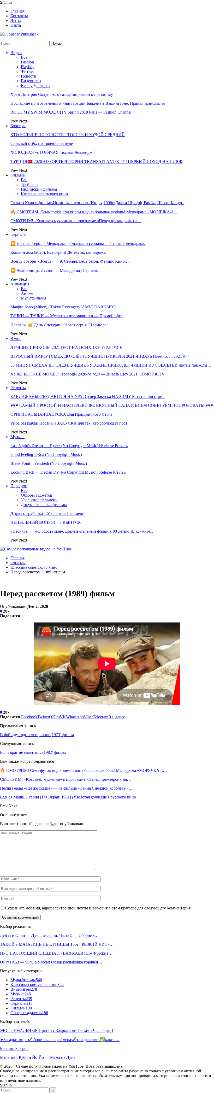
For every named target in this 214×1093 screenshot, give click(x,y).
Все (24, 57)
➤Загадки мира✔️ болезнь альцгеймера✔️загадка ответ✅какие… (60, 1039)
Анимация (19, 284)
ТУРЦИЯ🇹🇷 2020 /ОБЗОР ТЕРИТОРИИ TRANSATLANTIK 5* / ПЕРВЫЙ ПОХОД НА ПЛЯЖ (96, 161)
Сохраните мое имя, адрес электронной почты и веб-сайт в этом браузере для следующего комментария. (98, 908)
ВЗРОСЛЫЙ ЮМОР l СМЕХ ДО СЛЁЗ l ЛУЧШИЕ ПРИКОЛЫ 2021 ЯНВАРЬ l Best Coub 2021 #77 (99, 356)
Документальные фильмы (44, 504)
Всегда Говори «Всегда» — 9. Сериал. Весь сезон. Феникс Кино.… (70, 261)
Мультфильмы (33, 298)
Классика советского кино (44, 194)
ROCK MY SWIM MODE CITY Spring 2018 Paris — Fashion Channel (70, 112)
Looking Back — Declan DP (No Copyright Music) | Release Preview (68, 472)
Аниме (27, 293)
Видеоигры (31, 81)
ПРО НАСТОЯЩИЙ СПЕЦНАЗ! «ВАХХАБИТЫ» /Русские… (56, 953)
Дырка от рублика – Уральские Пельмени (47, 513)
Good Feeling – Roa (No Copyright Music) (46, 454)
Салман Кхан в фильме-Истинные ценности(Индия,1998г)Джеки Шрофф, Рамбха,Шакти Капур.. (97, 203)
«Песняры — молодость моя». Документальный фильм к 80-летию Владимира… (82, 531)
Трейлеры (29, 184)
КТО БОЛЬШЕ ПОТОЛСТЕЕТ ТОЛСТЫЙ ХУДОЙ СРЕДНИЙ (67, 134)
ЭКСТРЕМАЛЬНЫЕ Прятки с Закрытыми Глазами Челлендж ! (56, 1030)
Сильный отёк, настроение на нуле (41, 143)
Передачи (18, 486)
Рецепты (18, 387)
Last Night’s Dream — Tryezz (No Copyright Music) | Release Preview (69, 445)
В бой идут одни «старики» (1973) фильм (37, 734)
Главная (17, 11)
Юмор (15, 338)
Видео (16, 52)
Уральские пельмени (39, 500)
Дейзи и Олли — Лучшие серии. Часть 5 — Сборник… (49, 935)
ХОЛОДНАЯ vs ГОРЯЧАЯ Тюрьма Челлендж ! (52, 152)
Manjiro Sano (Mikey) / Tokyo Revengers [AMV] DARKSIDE (63, 307)
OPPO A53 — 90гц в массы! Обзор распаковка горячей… (51, 962)
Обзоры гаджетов (36, 495)
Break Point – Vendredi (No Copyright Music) (48, 463)
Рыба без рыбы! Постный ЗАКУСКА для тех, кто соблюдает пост (68, 423)
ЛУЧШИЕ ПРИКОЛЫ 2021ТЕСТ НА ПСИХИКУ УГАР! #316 (66, 347)
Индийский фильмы (39, 189)
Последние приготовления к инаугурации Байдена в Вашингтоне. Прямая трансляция (87, 103)
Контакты (19, 16)
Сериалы (18, 234)
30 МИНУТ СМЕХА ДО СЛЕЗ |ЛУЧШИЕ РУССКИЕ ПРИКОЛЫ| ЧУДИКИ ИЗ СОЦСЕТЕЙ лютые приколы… (110, 365)
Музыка (17, 436)
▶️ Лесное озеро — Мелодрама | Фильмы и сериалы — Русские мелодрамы (78, 243)
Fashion (27, 62)
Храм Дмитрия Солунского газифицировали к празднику (61, 94)
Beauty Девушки (35, 85)
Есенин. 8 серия (14, 1048)
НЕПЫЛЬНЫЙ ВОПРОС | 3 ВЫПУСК (45, 522)
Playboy (27, 66)
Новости (28, 76)
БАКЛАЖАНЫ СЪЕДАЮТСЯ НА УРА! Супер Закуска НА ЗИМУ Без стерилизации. (87, 396)
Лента (15, 20)
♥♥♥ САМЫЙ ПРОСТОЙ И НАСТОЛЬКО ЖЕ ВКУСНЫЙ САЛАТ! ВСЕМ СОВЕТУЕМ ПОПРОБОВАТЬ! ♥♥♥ (111, 405)
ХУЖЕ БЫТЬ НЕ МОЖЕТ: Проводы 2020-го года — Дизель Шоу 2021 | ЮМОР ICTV (87, 374)
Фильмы (18, 175)
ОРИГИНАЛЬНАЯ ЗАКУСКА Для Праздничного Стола (61, 414)
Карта (15, 25)
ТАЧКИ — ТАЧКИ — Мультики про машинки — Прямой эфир (66, 316)
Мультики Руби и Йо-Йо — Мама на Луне (37, 1057)
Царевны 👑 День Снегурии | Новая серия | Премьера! (59, 325)
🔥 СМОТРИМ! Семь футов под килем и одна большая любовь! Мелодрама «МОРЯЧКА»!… (93, 212)
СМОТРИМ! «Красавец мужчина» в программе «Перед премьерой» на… (75, 221)
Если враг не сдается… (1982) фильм (33, 752)
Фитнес (27, 71)
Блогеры (18, 126)
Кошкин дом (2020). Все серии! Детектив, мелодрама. (58, 252)
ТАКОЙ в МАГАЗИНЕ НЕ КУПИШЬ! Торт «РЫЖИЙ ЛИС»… (57, 944)
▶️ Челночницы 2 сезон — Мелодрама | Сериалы (54, 270)
